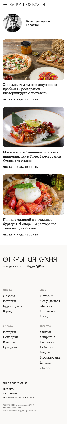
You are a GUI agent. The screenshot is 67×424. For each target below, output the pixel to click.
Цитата (45, 363)
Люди (44, 290)
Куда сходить (27, 99)
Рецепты (9, 342)
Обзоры (9, 296)
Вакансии (47, 342)
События (46, 347)
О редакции (10, 393)
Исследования (50, 358)
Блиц (44, 317)
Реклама (8, 389)
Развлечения (49, 312)
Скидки (45, 332)
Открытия (47, 337)
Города (8, 312)
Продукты (10, 347)
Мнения (46, 307)
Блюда (8, 326)
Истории (9, 301)
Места (7, 99)
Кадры (45, 353)
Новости (47, 326)
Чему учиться (50, 301)
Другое (45, 368)
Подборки (10, 337)
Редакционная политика (18, 398)
